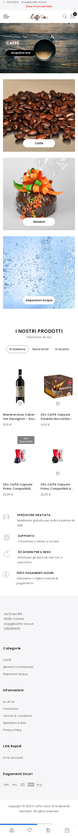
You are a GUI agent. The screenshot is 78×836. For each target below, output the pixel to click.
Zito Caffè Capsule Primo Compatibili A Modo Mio (56, 486)
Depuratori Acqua (15, 674)
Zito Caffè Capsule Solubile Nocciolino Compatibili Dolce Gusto (55, 417)
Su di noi (9, 702)
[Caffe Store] (39, 16)
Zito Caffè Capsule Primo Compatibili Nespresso (17, 486)
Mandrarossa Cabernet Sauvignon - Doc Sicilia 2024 (19, 417)
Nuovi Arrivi (40, 349)
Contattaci (10, 709)
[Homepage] (48, 830)
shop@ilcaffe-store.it (34, 2)
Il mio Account (13, 758)
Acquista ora (20, 53)
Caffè (7, 660)
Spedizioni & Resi (14, 723)
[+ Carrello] (20, 403)
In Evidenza (17, 349)
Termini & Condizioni (17, 716)
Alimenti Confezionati (18, 667)
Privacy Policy (12, 730)
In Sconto (62, 349)
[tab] (17, 349)
